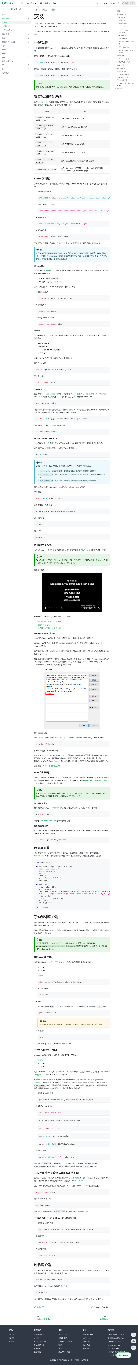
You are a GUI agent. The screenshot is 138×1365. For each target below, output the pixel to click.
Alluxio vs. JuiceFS (115, 1345)
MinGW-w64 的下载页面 (45, 1079)
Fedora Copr (123, 24)
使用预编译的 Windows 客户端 (49, 621)
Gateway (97, 780)
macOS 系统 (121, 56)
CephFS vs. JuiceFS (115, 1341)
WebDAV (88, 780)
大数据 (36, 1338)
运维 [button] (4, 45)
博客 (54, 3)
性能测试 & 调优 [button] (8, 42)
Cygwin (39, 1074)
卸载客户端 (118, 89)
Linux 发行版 (121, 17)
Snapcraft (122, 27)
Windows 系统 (121, 35)
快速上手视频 (123, 38)
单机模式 (6, 26)
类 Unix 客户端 (72, 1178)
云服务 (11, 1338)
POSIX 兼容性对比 (115, 1355)
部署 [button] (4, 38)
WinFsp (84, 550)
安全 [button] (4, 49)
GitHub (112, 3)
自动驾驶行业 (39, 1345)
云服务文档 (62, 1338)
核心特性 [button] (5, 34)
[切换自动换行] (103, 198)
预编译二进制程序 (124, 62)
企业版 (11, 1341)
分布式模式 (7, 30)
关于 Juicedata (88, 1334)
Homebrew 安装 (124, 59)
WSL (36, 755)
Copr (48, 335)
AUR (47, 443)
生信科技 (37, 1352)
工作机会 (86, 1338)
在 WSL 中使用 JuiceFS (51, 766)
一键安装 (118, 11)
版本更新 (5, 73)
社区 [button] (4, 69)
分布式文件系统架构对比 (117, 1352)
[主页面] (36, 10)
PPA (47, 270)
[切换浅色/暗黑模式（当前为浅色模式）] (118, 3)
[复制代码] (107, 62)
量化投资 (37, 1348)
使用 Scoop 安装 (44, 625)
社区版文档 (16, 9)
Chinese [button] (102, 3)
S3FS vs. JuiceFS (114, 1348)
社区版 (11, 1334)
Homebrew (54, 808)
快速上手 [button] (5, 18)
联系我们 (86, 1348)
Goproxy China (48, 949)
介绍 (4, 14)
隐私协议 (86, 1345)
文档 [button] (46, 3)
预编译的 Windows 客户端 (126, 43)
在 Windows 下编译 (123, 75)
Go (39, 967)
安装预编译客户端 (120, 14)
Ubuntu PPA (122, 20)
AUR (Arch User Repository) (123, 31)
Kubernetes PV (40, 1341)
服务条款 (86, 1341)
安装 (5, 22)
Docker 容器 (121, 65)
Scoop (62, 737)
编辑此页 (40, 1307)
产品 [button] (21, 3)
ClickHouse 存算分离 (116, 1338)
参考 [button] (4, 57)
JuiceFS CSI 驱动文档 (66, 1341)
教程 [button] (4, 53)
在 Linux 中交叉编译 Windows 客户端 (123, 79)
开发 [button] (4, 65)
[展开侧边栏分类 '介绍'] (29, 14)
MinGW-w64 (105, 1071)
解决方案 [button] (30, 3)
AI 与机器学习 (39, 1334)
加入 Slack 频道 (64, 1352)
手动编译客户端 (120, 68)
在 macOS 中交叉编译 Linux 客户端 (125, 84)
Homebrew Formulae (48, 820)
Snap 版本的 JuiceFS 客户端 (83, 394)
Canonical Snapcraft (49, 394)
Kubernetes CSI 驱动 (116, 1334)
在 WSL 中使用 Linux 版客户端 (49, 628)
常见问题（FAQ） (9, 61)
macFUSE (74, 777)
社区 (40, 3)
